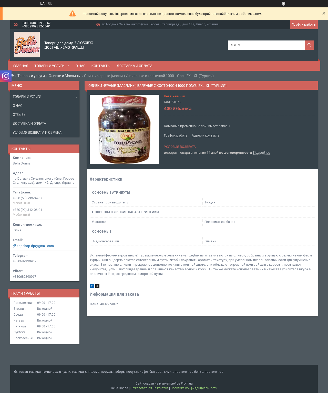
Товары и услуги (49, 66)
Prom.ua (187, 383)
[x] (97, 287)
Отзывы (19, 114)
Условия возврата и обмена (37, 132)
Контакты (100, 66)
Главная (20, 66)
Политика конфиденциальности (194, 388)
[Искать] (309, 45)
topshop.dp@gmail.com (35, 246)
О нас (80, 66)
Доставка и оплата (134, 66)
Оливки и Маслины (64, 76)
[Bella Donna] (27, 44)
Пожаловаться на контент (149, 388)
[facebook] (92, 287)
